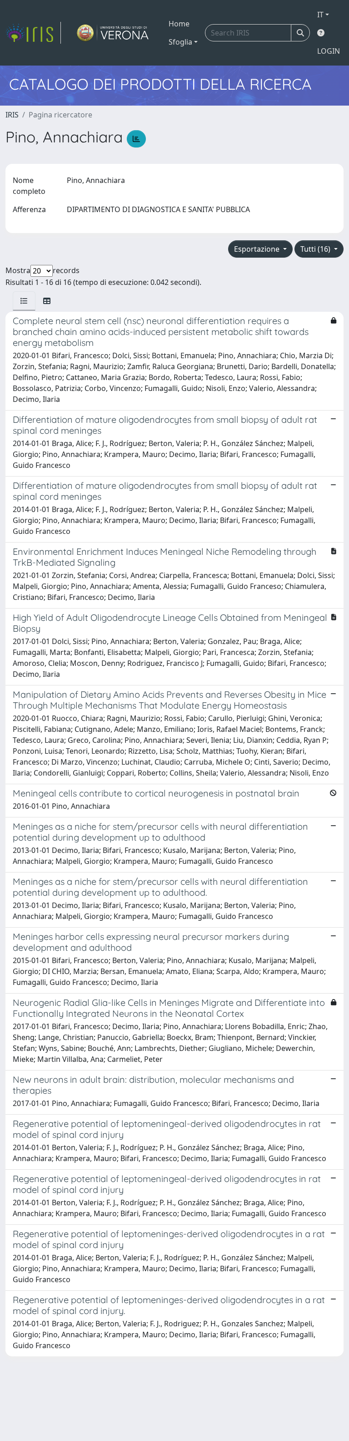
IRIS (12, 115)
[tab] (24, 300)
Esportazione (257, 249)
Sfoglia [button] (180, 42)
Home (179, 24)
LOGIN (328, 51)
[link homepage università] (113, 33)
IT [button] (320, 15)
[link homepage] (33, 33)
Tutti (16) (316, 249)
